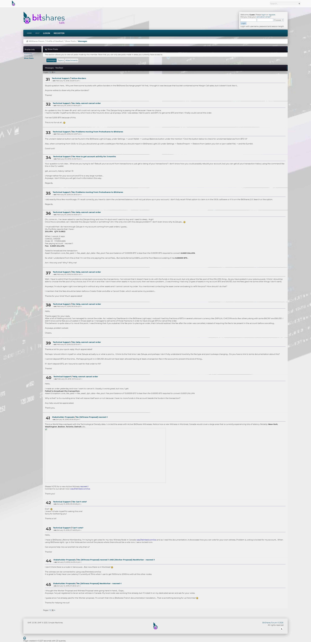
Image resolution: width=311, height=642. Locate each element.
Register (59, 33)
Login (46, 33)
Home (29, 33)
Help (37, 33)
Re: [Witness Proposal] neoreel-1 (92, 417)
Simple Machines (55, 623)
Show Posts (29, 58)
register (272, 15)
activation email (263, 17)
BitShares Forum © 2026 (272, 623)
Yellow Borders (78, 78)
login (263, 15)
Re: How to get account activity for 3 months (94, 156)
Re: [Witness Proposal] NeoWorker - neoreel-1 (99, 583)
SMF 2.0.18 (32, 623)
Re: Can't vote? (79, 502)
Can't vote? (77, 528)
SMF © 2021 (43, 623)
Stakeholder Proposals (63, 417)
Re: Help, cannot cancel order (86, 103)
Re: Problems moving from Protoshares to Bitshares (97, 132)
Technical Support (60, 78)
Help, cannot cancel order (85, 376)
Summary (28, 53)
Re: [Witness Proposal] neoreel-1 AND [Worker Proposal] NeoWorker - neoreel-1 (116, 560)
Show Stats (28, 56)
